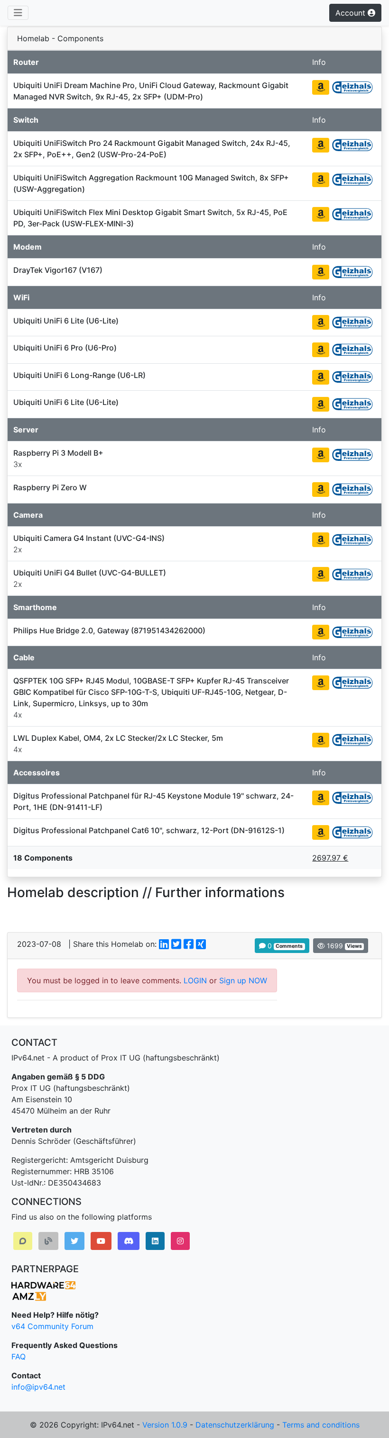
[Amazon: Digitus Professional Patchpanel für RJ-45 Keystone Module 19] (320, 798)
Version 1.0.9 (164, 1424)
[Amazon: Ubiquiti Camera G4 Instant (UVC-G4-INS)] (320, 539)
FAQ (18, 1356)
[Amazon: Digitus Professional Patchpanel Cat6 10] (320, 832)
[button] (22, 1241)
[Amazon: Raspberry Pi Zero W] (320, 489)
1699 (343, 946)
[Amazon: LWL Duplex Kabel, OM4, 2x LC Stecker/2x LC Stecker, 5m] (320, 740)
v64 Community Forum (52, 1326)
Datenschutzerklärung (234, 1424)
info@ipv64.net (38, 1387)
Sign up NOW (243, 980)
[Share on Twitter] (176, 944)
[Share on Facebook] (189, 944)
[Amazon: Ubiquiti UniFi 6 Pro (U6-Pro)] (320, 349)
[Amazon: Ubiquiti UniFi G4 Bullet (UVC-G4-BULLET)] (320, 574)
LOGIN (195, 980)
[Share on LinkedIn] (164, 944)
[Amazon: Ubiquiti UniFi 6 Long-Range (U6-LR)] (320, 377)
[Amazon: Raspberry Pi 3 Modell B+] (320, 455)
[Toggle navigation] (18, 13)
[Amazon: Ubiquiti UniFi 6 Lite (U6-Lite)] (320, 322)
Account (351, 13)
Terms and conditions (321, 1424)
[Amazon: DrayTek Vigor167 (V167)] (320, 272)
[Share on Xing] (201, 944)
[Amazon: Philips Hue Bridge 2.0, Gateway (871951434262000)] (320, 632)
